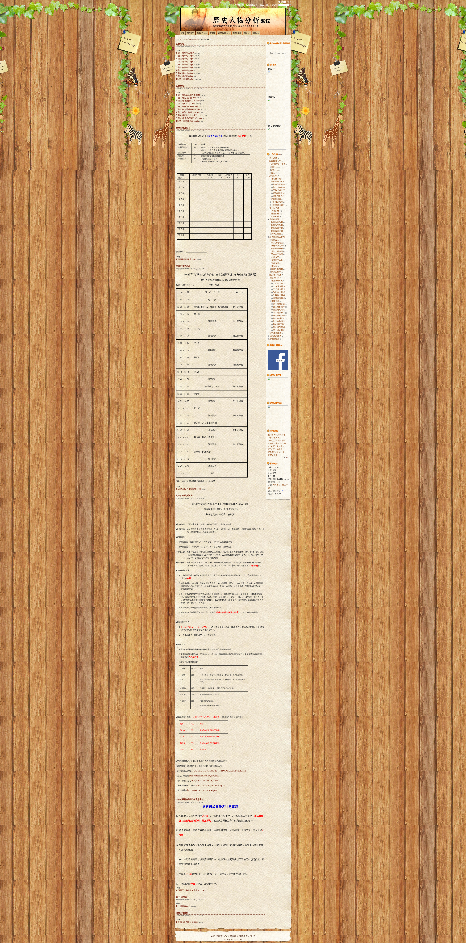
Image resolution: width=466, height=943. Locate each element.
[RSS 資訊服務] (210, 40)
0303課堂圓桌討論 (281, 283)
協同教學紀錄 (277, 231)
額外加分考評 (279, 196)
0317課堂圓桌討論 (281, 289)
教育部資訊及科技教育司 (278, 435)
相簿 (256, 33)
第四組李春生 (279, 313)
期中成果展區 (275, 333)
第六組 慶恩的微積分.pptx (189, 109)
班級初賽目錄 (182, 913)
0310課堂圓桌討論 (281, 286)
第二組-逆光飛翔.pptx (187, 98)
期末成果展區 (275, 336)
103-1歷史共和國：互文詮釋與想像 (283, 449)
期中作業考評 (279, 184)
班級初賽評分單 (183, 128)
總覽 (280, 154)
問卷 (246, 33)
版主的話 (273, 158)
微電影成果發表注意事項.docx (191, 890)
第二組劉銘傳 (279, 307)
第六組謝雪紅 (279, 318)
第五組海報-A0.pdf (186, 64)
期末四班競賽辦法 (184, 495)
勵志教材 (275, 216)
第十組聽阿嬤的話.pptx (189, 121)
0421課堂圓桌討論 (281, 292)
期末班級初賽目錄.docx (188, 922)
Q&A (261, 5)
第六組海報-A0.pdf (186, 67)
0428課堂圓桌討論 (281, 295)
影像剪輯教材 (277, 269)
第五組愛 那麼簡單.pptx (188, 106)
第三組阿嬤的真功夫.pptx (189, 101)
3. (177, 59)
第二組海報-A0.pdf (186, 56)
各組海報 (180, 44)
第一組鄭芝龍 (279, 304)
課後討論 (275, 301)
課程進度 (190, 33)
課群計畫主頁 (273, 438)
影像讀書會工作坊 (277, 237)
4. (177, 62)
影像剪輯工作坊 (276, 260)
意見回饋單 (276, 234)
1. (177, 53)
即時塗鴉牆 (237, 33)
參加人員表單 (277, 251)
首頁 (182, 33)
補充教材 (275, 214)
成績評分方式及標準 (280, 181)
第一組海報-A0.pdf (186, 53)
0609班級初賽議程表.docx (189, 489)
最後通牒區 (274, 339)
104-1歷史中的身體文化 (278, 446)
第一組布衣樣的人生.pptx (189, 95)
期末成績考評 (279, 187)
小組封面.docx (184, 906)
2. (177, 56)
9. (177, 76)
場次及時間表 (277, 243)
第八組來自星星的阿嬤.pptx (190, 115)
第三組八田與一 (280, 310)
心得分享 (275, 257)
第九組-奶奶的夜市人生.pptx (190, 118)
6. (177, 67)
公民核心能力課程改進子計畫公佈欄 (283, 441)
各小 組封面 (181, 897)
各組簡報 (180, 86)
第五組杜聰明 (279, 315)
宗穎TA (274, 170)
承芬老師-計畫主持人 (280, 164)
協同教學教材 (277, 225)
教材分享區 (274, 208)
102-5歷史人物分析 (276, 452)
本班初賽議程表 (183, 266)
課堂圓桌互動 (277, 281)
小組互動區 (274, 278)
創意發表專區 (275, 275)
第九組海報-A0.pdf (186, 76)
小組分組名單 (277, 202)
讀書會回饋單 (277, 254)
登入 (289, 2)
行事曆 (212, 33)
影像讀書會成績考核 (282, 193)
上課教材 (275, 211)
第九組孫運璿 (279, 327)
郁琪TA (274, 167)
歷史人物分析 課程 (186, 39)
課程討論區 (224, 33)
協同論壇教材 (277, 222)
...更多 (286, 457)
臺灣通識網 (273, 455)
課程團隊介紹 (275, 161)
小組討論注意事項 (279, 205)
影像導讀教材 (277, 248)
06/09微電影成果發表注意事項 (190, 799)
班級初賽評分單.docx (187, 259)
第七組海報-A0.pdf (186, 70)
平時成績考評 (279, 190)
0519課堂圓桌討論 (281, 298)
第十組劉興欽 (279, 330)
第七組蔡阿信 (279, 321)
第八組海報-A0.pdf (186, 73)
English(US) (251, 5)
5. (177, 64)
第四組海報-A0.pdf (186, 62)
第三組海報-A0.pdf (186, 59)
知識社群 (282, 2)
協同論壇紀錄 (277, 228)
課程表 (274, 266)
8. (177, 73)
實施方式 (275, 240)
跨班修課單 (276, 199)
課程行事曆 (276, 179)
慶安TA (274, 173)
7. (177, 70)
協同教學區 (274, 219)
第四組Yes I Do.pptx (186, 104)
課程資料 (202, 33)
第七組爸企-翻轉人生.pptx (189, 112)
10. (177, 79)
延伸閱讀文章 (277, 246)
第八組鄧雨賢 (279, 324)
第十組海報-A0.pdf (187, 79)
